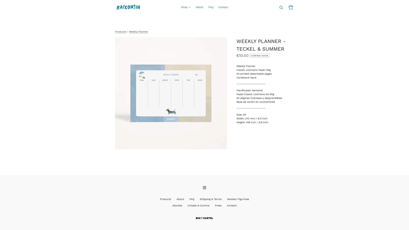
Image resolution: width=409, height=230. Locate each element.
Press (218, 205)
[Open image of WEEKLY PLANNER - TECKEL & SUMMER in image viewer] (171, 93)
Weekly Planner (138, 31)
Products (120, 31)
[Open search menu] (281, 7)
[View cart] (291, 7)
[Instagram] (204, 188)
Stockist (177, 205)
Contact (223, 7)
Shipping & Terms (211, 199)
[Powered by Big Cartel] (204, 218)
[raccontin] (128, 7)
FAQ (210, 7)
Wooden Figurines (238, 199)
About (199, 7)
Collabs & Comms (198, 205)
